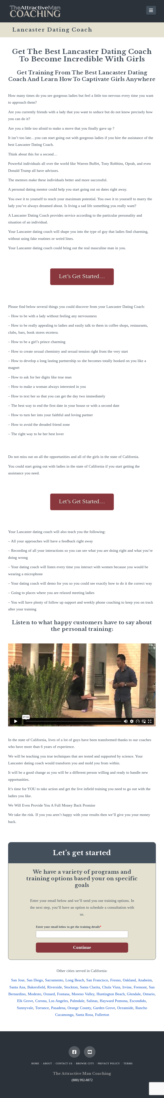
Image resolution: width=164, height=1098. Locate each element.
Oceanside (125, 1008)
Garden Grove (104, 1008)
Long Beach (74, 980)
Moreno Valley (83, 994)
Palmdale (77, 1001)
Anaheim (145, 980)
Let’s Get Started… (82, 276)
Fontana (63, 994)
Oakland (129, 980)
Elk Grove (25, 1001)
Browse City (85, 1063)
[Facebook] (74, 1052)
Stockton (71, 987)
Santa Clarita (90, 987)
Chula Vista (111, 987)
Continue (82, 947)
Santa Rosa (84, 1015)
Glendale (134, 994)
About (47, 1063)
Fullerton (102, 1015)
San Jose (18, 980)
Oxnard (49, 994)
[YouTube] (89, 1052)
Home (35, 1063)
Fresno (115, 980)
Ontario (149, 994)
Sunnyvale (25, 1008)
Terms (128, 1063)
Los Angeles (58, 1001)
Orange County (79, 1008)
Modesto (34, 994)
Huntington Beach (111, 994)
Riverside (54, 987)
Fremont (140, 987)
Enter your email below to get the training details (68, 927)
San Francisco (97, 980)
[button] (151, 10)
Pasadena (58, 1008)
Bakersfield (36, 987)
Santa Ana (17, 987)
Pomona (121, 1001)
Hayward (107, 1001)
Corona (41, 1001)
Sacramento (54, 980)
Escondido (138, 1001)
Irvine (127, 987)
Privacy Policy (109, 1063)
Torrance (42, 1008)
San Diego (35, 980)
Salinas (92, 1001)
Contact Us (64, 1063)
